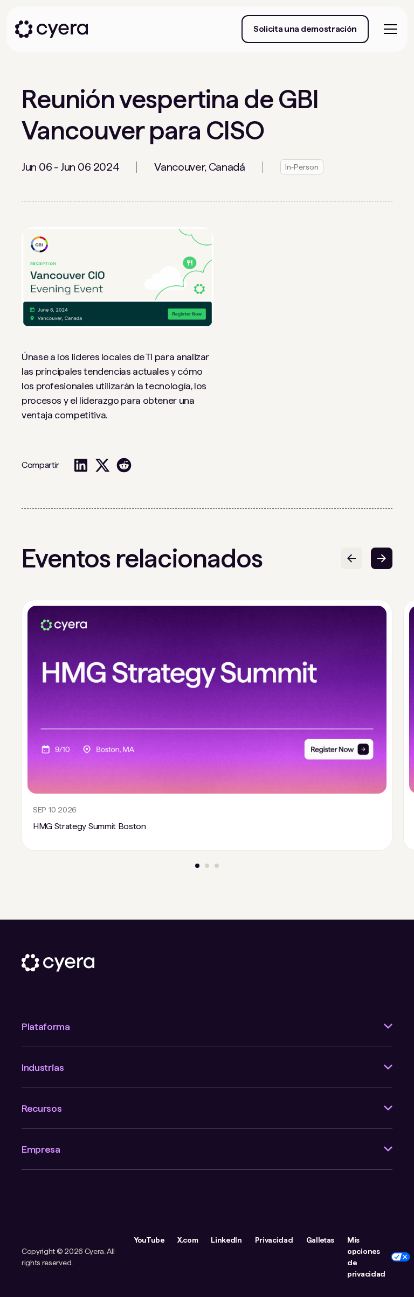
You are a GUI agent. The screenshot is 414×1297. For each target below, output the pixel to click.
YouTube (149, 1240)
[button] (388, 29)
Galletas (320, 1240)
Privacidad (274, 1240)
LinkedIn (226, 1240)
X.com (187, 1240)
